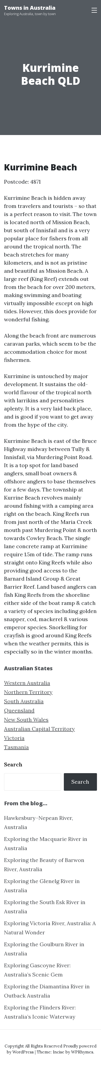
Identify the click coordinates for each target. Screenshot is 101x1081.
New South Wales (26, 719)
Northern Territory (28, 692)
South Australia (24, 701)
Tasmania (16, 747)
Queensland (19, 710)
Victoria (14, 738)
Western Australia (27, 682)
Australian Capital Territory (39, 728)
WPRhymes (82, 1052)
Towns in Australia (29, 7)
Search (13, 764)
